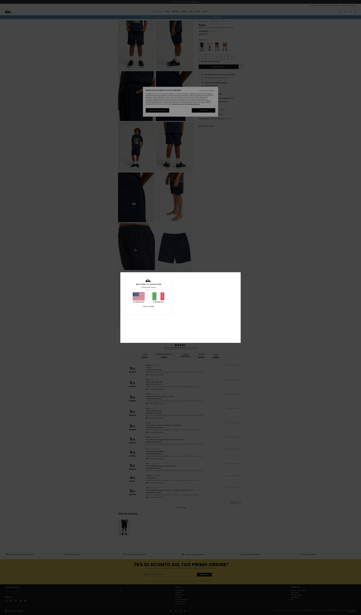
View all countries (148, 306)
